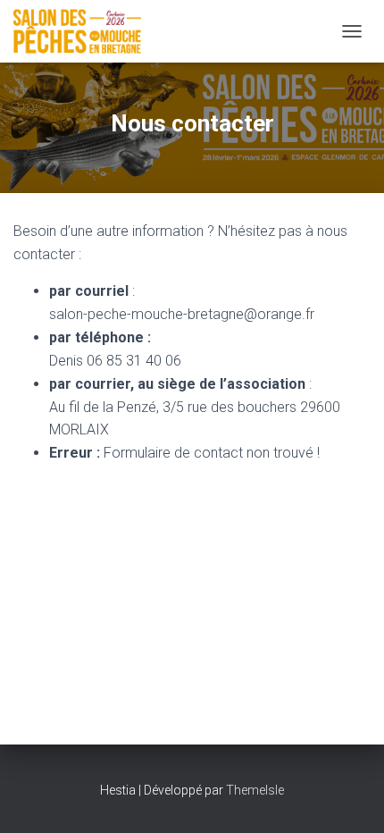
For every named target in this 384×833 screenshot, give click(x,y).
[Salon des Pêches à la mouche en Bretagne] (83, 31)
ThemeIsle (255, 790)
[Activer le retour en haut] (348, 797)
